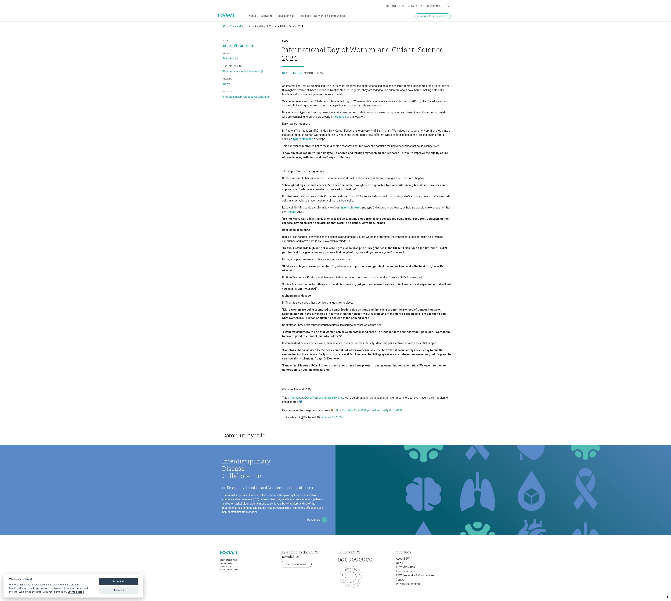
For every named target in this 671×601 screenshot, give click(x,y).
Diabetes (228, 58)
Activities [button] (267, 15)
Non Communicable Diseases (241, 71)
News (402, 6)
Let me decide (76, 591)
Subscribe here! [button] (296, 564)
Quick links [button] (434, 6)
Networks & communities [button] (329, 15)
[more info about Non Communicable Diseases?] (261, 71)
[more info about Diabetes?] (236, 58)
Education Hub (404, 571)
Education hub (236, 26)
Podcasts (305, 15)
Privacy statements (408, 583)
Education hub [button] (285, 15)
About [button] (252, 15)
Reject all (118, 590)
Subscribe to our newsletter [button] (432, 16)
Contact (390, 6)
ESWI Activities (405, 567)
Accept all (118, 581)
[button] (667, 597)
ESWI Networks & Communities (415, 575)
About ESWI (403, 558)
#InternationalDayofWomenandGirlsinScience (315, 397)
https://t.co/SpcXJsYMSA (350, 410)
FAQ (422, 6)
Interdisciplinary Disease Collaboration (246, 96)
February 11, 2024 (331, 417)
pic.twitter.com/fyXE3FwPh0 (384, 410)
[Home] (227, 13)
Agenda (412, 6)
